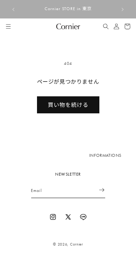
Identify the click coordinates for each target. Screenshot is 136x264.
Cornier (76, 244)
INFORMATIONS (105, 155)
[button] (8, 26)
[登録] (97, 189)
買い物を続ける (68, 105)
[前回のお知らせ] (13, 9)
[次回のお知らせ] (123, 9)
